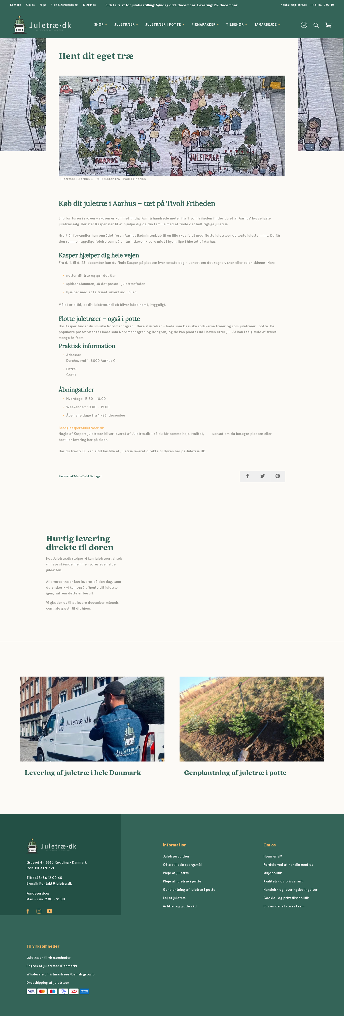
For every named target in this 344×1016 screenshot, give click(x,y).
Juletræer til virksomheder (48, 958)
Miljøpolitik (272, 873)
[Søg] (316, 24)
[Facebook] (27, 911)
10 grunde (89, 5)
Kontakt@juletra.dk (294, 5)
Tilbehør (235, 24)
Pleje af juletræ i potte (182, 881)
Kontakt (15, 5)
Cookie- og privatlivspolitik (286, 898)
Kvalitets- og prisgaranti (283, 881)
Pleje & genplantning (64, 5)
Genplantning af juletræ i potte (235, 772)
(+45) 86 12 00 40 (322, 5)
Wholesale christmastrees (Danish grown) (60, 974)
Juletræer (124, 24)
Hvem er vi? (272, 856)
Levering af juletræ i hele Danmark (83, 772)
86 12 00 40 (52, 878)
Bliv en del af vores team (283, 906)
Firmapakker (204, 24)
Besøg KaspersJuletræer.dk (81, 428)
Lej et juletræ (174, 898)
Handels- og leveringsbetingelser (290, 890)
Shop (99, 24)
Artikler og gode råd (180, 906)
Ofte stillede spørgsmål (182, 865)
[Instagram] (39, 911)
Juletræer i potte (163, 24)
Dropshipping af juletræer (47, 983)
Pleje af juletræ (176, 873)
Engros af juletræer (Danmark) (51, 966)
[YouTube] (49, 911)
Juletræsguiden (176, 856)
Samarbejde (265, 24)
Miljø (43, 5)
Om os (30, 5)
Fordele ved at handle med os (288, 865)
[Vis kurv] (328, 24)
